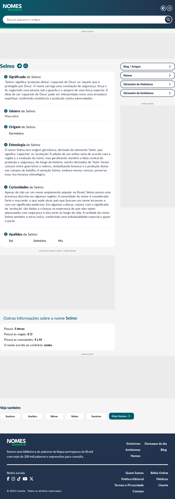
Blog (164, 449)
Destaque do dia (156, 443)
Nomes (127, 75)
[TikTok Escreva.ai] (19, 478)
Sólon (74, 416)
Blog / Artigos (132, 66)
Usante (163, 485)
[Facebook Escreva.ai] (8, 478)
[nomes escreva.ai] (12, 7)
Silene (54, 416)
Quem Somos (134, 473)
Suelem (10, 416)
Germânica (16, 133)
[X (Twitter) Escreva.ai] (31, 478)
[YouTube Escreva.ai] (25, 478)
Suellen (32, 416)
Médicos (162, 479)
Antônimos (132, 449)
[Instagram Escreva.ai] (13, 478)
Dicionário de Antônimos (138, 93)
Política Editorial (132, 479)
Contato (138, 491)
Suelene (96, 416)
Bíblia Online (159, 473)
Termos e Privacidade (129, 485)
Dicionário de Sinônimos (138, 84)
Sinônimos (133, 443)
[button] (163, 8)
